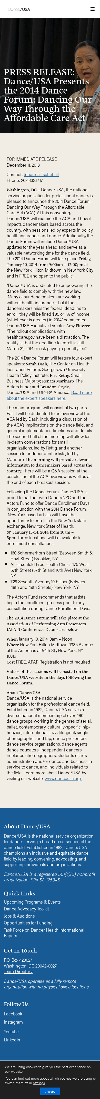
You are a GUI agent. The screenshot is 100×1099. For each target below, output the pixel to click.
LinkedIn (12, 1039)
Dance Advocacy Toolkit (26, 909)
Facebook (13, 1013)
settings (39, 1083)
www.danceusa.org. (63, 778)
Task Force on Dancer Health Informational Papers (44, 932)
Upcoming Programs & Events (32, 902)
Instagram (13, 1021)
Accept (50, 1091)
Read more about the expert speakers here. (49, 395)
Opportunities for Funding (28, 923)
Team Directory (18, 971)
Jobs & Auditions (19, 916)
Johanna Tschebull (41, 174)
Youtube (11, 1031)
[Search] (73, 82)
